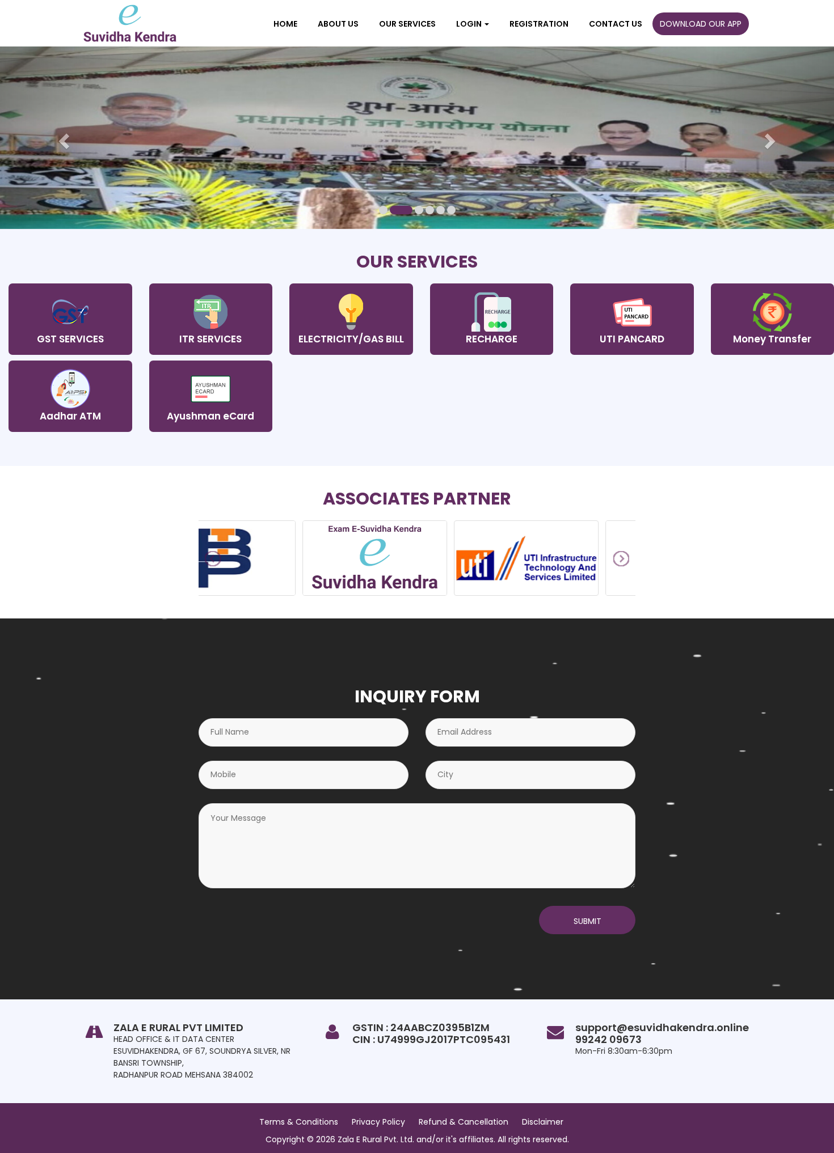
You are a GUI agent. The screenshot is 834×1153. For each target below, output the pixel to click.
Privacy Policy (378, 1121)
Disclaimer (542, 1121)
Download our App (701, 23)
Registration (538, 23)
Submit (587, 921)
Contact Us (615, 23)
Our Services (407, 23)
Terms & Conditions (298, 1121)
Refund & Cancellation (463, 1121)
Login (469, 23)
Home (285, 23)
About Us (338, 23)
